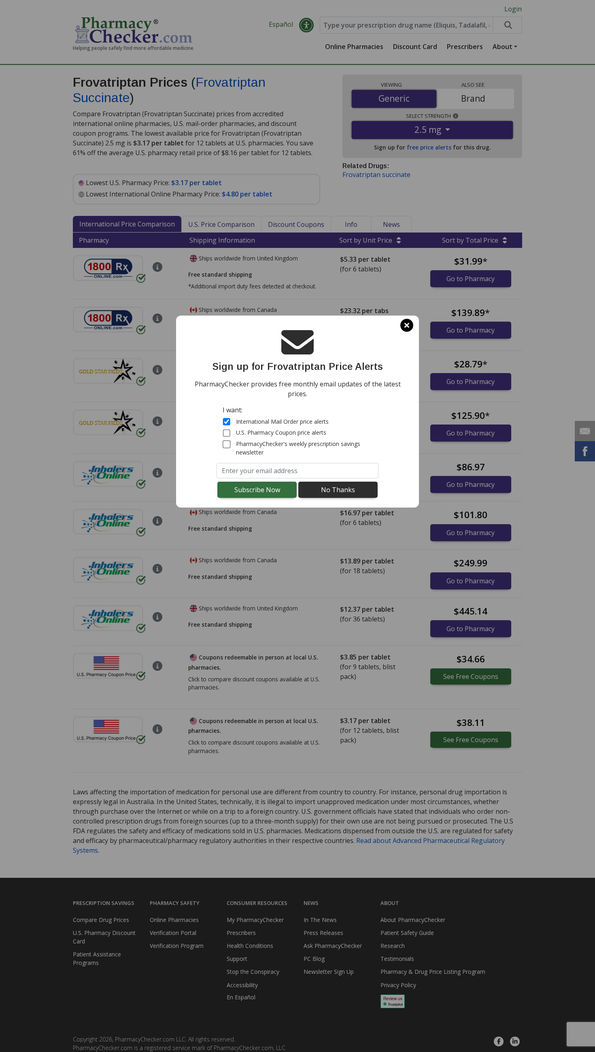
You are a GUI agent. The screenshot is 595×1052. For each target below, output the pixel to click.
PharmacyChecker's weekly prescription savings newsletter (298, 448)
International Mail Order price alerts (282, 421)
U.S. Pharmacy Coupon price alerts (281, 433)
